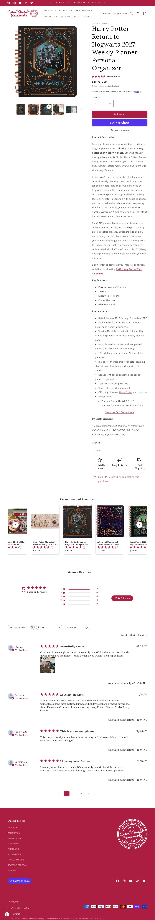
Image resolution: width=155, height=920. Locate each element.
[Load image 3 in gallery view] (58, 109)
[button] (49, 10)
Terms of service (81, 918)
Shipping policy (97, 918)
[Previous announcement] (50, 3)
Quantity (96, 97)
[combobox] (49, 627)
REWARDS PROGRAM (17, 865)
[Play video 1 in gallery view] (46, 109)
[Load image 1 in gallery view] (20, 109)
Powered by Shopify (37, 918)
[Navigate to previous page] (59, 793)
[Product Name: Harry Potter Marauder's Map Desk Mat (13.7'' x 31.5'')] (45, 529)
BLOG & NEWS (14, 854)
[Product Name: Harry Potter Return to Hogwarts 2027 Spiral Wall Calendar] (77, 529)
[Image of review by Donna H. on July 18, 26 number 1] (47, 665)
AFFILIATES (13, 843)
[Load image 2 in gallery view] (33, 109)
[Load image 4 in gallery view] (71, 109)
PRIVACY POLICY (15, 838)
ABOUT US (12, 827)
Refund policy (52, 918)
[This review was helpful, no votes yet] (138, 683)
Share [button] (98, 450)
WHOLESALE (13, 849)
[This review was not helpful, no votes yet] (144, 683)
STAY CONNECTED (16, 859)
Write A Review (122, 598)
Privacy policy (66, 918)
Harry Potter (125, 392)
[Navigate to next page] (96, 793)
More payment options (119, 130)
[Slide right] (81, 109)
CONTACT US (14, 833)
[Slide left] (11, 109)
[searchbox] (18, 627)
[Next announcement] (104, 3)
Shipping (96, 86)
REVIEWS (12, 870)
